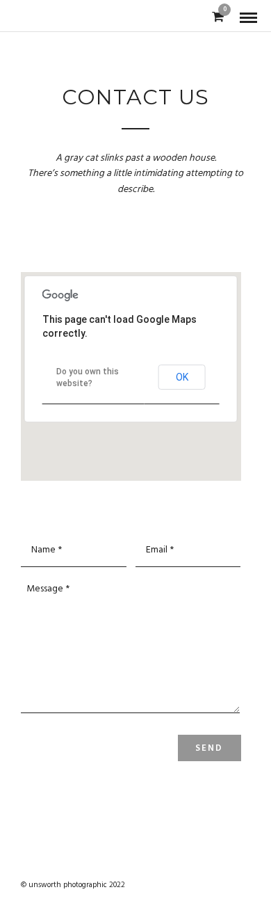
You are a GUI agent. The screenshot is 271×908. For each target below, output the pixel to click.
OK (182, 377)
